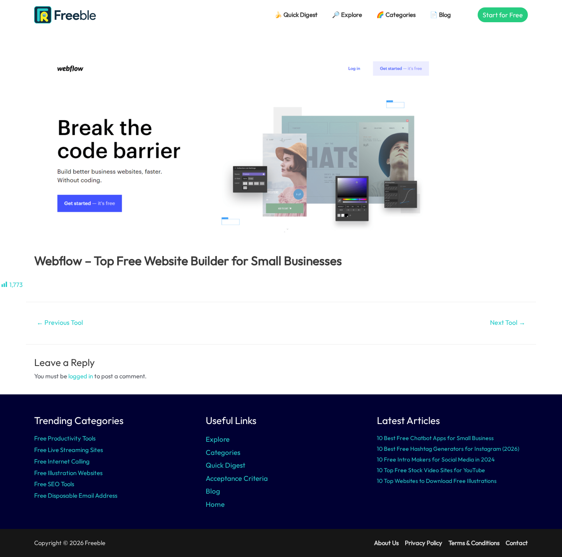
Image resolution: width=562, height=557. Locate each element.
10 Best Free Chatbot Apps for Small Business (435, 438)
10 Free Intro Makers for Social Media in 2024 (436, 459)
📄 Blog (440, 15)
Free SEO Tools (54, 484)
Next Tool (507, 322)
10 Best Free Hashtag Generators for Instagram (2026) (448, 448)
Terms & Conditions (473, 543)
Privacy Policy (423, 543)
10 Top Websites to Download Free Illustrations (437, 481)
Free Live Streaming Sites (68, 450)
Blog (213, 491)
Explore (218, 439)
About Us (386, 543)
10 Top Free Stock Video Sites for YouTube (431, 470)
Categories (223, 452)
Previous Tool (60, 322)
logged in (80, 376)
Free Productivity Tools (64, 438)
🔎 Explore (347, 15)
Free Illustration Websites (68, 473)
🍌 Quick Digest (296, 15)
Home (215, 504)
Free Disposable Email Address (75, 495)
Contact (517, 543)
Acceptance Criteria (237, 478)
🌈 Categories (396, 15)
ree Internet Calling (63, 461)
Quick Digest (225, 465)
